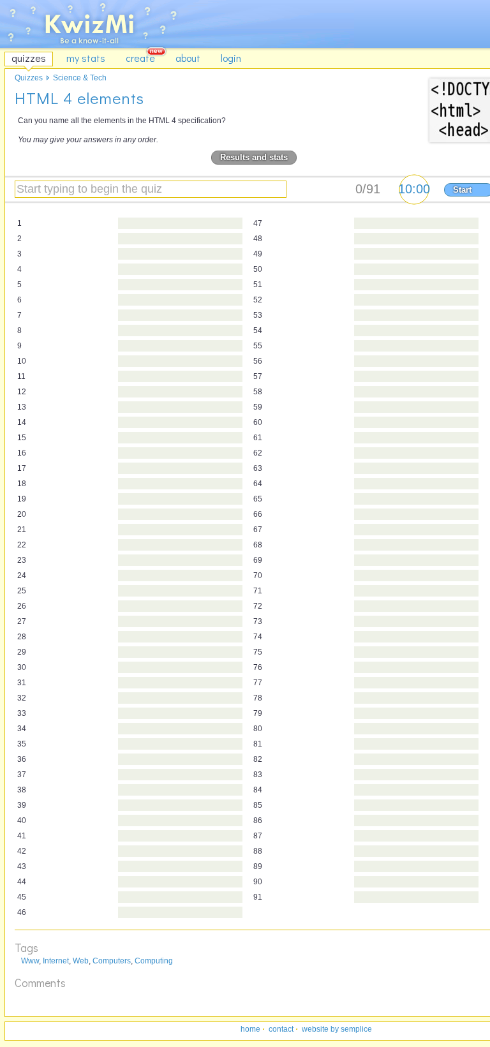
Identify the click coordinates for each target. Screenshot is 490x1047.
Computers (112, 960)
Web (81, 960)
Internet (56, 960)
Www (30, 960)
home (250, 1029)
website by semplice (337, 1029)
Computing (154, 960)
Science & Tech (80, 77)
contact (281, 1029)
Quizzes (29, 77)
